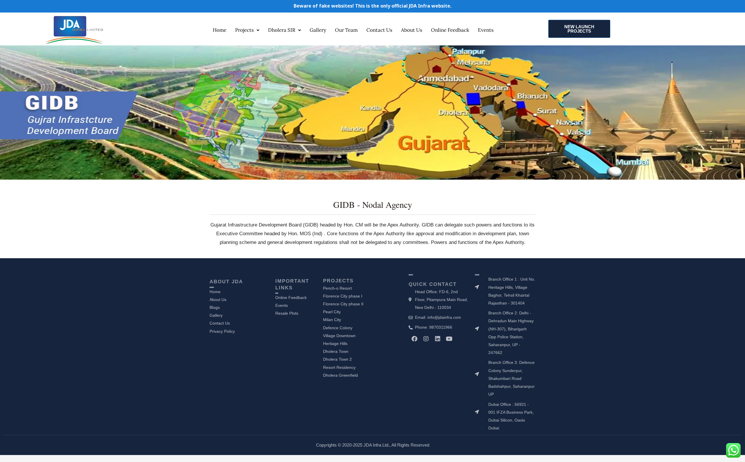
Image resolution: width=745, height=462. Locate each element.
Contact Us (379, 30)
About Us (411, 30)
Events (486, 30)
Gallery (318, 30)
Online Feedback (450, 30)
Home (219, 30)
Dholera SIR (281, 30)
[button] (247, 30)
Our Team (346, 30)
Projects (244, 30)
